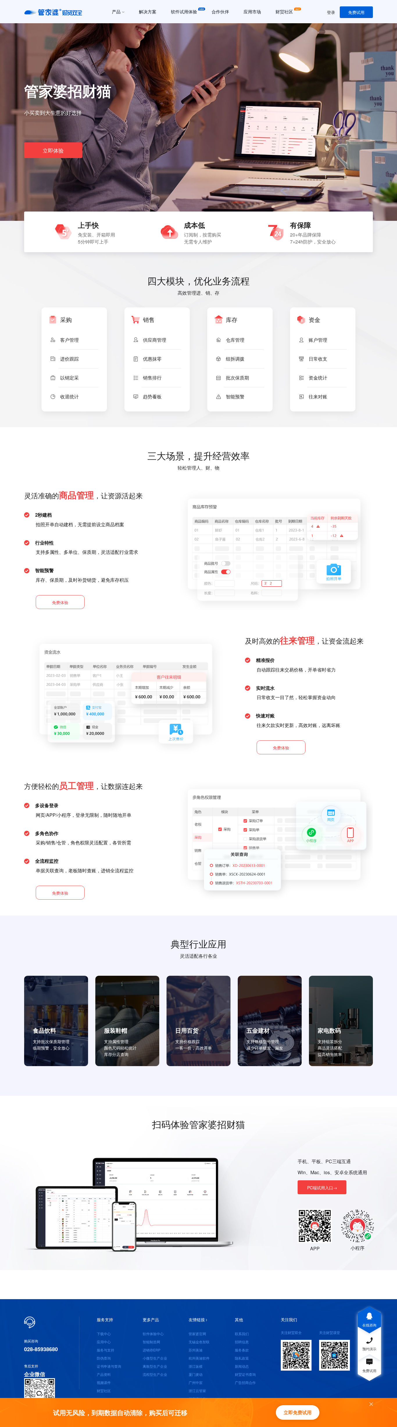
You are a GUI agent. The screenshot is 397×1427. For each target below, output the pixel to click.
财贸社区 (104, 1390)
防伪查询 (104, 1358)
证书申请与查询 (109, 1366)
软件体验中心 (153, 1333)
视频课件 (104, 1382)
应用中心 (104, 1341)
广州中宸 (196, 1382)
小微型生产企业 (155, 1358)
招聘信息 (242, 1341)
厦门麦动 (196, 1374)
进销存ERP (151, 1349)
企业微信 (34, 1374)
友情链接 (197, 1319)
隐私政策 (242, 1358)
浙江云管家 (197, 1390)
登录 (331, 12)
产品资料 (104, 1374)
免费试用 (356, 12)
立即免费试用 (298, 1412)
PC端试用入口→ (322, 1187)
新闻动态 (242, 1366)
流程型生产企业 (155, 1374)
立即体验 (53, 150)
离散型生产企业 (155, 1366)
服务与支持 (105, 1349)
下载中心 (104, 1333)
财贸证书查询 (245, 1374)
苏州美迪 (196, 1349)
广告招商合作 (245, 1382)
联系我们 (242, 1333)
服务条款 (242, 1349)
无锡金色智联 (199, 1341)
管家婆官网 (197, 1333)
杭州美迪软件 (199, 1358)
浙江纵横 (196, 1366)
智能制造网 (151, 1341)
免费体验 (60, 602)
